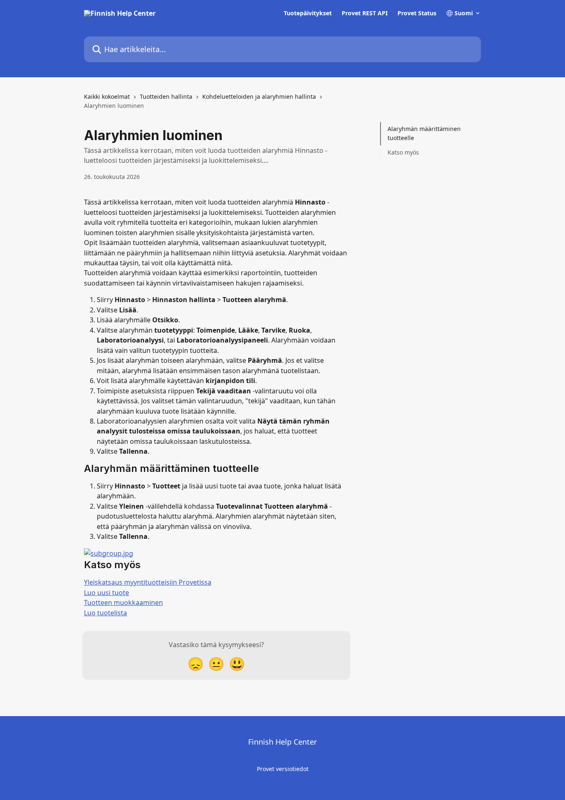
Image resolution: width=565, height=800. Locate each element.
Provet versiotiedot (283, 769)
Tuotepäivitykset (308, 13)
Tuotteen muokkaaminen (123, 602)
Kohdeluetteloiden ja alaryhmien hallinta (259, 96)
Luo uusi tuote (106, 592)
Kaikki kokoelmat (107, 96)
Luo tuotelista (105, 612)
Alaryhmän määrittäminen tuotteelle (424, 133)
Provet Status (416, 13)
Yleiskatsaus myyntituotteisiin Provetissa (147, 582)
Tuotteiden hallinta (166, 96)
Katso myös (403, 152)
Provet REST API (365, 13)
